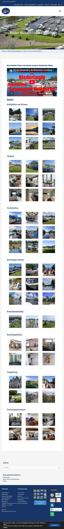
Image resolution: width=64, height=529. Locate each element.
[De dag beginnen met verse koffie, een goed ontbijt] (45, 491)
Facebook (7, 511)
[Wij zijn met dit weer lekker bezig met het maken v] (45, 494)
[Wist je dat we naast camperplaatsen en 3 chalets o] (38, 491)
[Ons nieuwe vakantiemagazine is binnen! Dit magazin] (38, 497)
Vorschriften (6, 477)
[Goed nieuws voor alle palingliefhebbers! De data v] (41, 491)
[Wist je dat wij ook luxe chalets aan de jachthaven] (35, 497)
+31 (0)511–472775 (9, 1)
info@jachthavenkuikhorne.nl (9, 503)
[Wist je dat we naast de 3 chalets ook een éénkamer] (35, 491)
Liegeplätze (40, 4)
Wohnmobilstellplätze (30, 4)
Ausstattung (21, 492)
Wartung (20, 496)
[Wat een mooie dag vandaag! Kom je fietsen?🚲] (38, 494)
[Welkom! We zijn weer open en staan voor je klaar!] (41, 494)
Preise (4, 481)
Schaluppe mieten (18, 4)
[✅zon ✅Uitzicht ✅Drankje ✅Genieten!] (35, 494)
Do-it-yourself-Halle (23, 498)
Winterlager (21, 499)
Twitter (14, 511)
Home (4, 51)
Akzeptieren (55, 525)
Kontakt (47, 4)
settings (5, 527)
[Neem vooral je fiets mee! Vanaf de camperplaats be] (45, 497)
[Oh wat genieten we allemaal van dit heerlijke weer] (41, 497)
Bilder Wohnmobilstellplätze (11, 479)
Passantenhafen (22, 501)
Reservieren (53, 4)
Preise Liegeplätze (23, 503)
